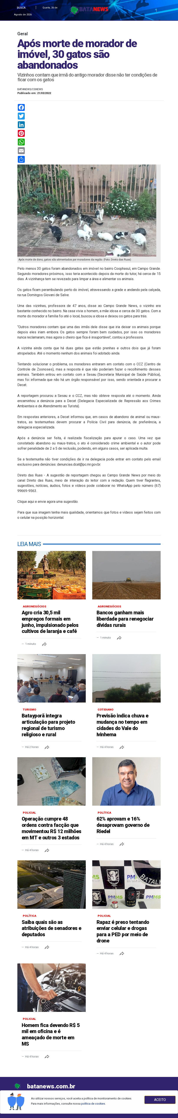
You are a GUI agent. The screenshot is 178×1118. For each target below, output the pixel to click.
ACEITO (160, 1100)
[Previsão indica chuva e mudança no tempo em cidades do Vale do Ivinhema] (126, 678)
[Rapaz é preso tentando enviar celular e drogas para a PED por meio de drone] (126, 884)
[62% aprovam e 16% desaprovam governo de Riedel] (126, 781)
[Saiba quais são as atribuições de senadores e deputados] (51, 884)
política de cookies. (93, 1103)
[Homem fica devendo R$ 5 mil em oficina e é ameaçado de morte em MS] (51, 987)
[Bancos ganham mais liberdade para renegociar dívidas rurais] (126, 575)
